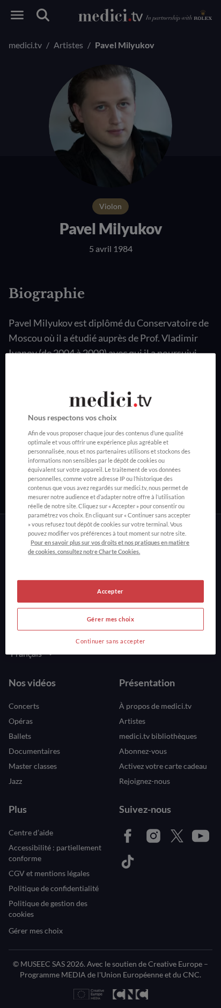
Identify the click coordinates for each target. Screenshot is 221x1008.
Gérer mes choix (111, 619)
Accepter (110, 591)
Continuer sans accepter (110, 641)
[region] (110, 504)
